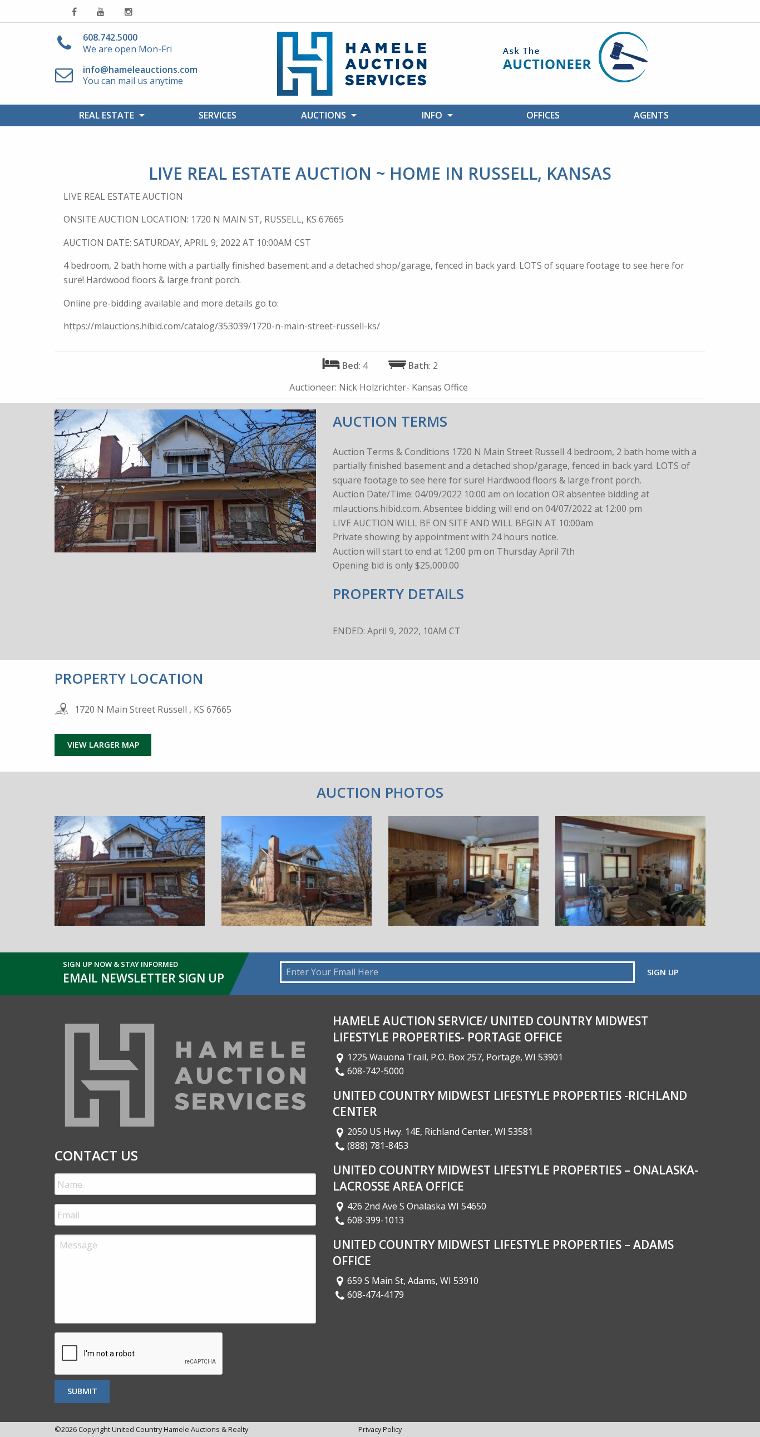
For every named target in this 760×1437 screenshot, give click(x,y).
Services (217, 115)
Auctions (323, 115)
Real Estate (106, 115)
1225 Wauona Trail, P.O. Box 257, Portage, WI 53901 (455, 1057)
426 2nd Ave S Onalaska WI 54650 (416, 1206)
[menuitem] (109, 115)
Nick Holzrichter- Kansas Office (403, 387)
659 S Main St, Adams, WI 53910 (412, 1281)
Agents (651, 115)
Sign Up (662, 972)
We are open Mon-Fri (127, 43)
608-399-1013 (375, 1220)
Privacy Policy (380, 1429)
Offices (543, 115)
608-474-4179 (375, 1294)
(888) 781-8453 (377, 1145)
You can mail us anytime (140, 75)
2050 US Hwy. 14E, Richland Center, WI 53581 (440, 1131)
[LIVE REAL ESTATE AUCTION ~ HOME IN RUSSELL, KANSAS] (130, 879)
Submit (82, 1391)
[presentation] (139, 1354)
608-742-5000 (375, 1071)
